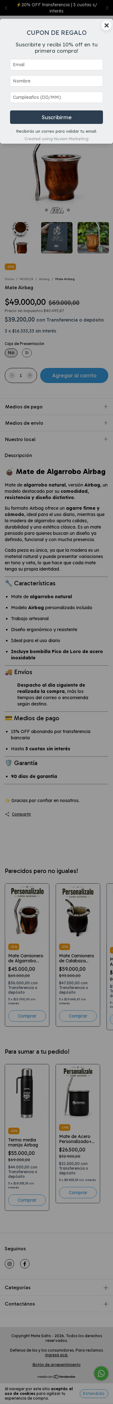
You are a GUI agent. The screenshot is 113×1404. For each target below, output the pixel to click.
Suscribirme (57, 117)
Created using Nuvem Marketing (56, 138)
